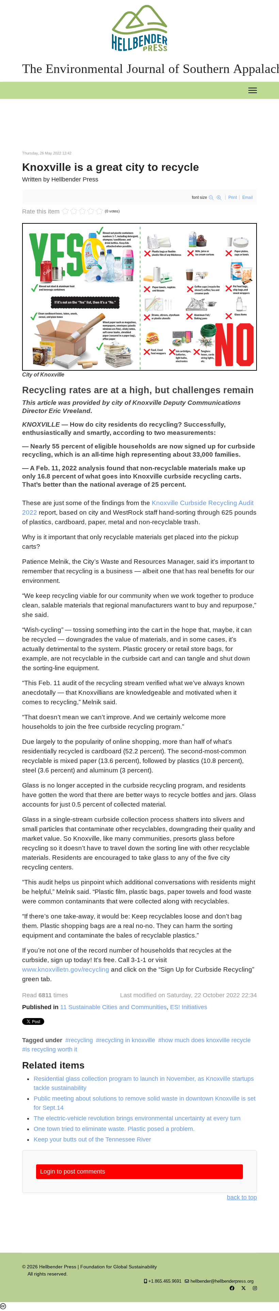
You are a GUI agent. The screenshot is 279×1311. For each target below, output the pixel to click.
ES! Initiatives (188, 1007)
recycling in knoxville (127, 1040)
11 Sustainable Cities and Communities (113, 1007)
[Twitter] (243, 1288)
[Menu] (252, 90)
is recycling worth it (51, 1049)
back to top (242, 1197)
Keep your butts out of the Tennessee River (92, 1139)
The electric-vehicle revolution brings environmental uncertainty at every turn (137, 1118)
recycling (81, 1040)
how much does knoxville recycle (206, 1040)
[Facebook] (232, 1288)
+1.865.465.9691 (164, 1281)
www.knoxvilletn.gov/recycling (65, 969)
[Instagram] (255, 1288)
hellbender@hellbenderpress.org (222, 1281)
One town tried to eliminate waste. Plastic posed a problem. (114, 1128)
